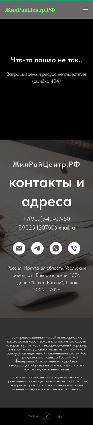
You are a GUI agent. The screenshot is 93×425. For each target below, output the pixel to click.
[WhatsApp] (56, 248)
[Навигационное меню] (85, 9)
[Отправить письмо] (19, 248)
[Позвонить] (74, 248)
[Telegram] (37, 248)
